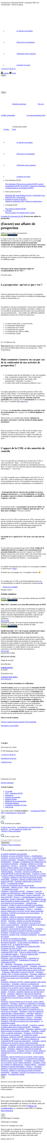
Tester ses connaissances (33, 201)
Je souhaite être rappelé (15, 883)
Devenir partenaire (7, 783)
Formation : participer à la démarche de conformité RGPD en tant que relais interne (21, 873)
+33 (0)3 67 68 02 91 (8, 755)
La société (8, 791)
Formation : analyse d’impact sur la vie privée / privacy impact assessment (22, 910)
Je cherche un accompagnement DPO (14, 940)
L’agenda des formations (37, 186)
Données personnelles (12, 797)
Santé (18, 195)
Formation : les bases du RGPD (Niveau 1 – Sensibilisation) (22, 856)
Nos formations (10, 184)
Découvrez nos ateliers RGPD (26, 184)
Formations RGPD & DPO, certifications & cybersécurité (23, 812)
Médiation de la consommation (15, 801)
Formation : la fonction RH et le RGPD (15, 966)
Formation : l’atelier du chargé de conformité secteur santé (21, 917)
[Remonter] (2, 1141)
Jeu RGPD (24, 186)
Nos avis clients (10, 213)
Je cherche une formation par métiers (14, 938)
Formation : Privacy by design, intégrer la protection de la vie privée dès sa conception (23, 874)
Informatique (18, 964)
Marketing (8, 195)
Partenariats (9, 795)
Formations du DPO (8, 946)
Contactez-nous (6, 762)
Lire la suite (5, 621)
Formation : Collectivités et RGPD (13, 891)
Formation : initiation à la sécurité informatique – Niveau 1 (22, 908)
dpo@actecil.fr (7, 1110)
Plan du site (9, 807)
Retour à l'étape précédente (11, 831)
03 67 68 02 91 (9, 678)
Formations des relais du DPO (11, 948)
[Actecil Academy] (6, 18)
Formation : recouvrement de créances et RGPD (17, 929)
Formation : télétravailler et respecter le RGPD (18, 972)
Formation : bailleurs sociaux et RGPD (21, 907)
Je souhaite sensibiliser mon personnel (14, 854)
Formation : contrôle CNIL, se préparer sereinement (19, 935)
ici (26, 401)
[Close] (3, 817)
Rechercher (5, 843)
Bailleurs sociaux (26, 195)
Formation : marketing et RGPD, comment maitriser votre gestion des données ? (23, 867)
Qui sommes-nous (23, 213)
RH (14, 195)
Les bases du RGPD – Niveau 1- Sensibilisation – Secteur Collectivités (22, 894)
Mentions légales (11, 799)
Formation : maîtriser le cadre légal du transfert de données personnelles (23, 900)
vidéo (14, 568)
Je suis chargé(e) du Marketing (28, 942)
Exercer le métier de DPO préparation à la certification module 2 (19, 955)
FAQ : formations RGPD (14, 793)
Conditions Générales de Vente (16, 805)
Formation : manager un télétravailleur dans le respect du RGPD (22, 1026)
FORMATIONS (7, 668)
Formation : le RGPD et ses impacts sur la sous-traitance (23, 902)
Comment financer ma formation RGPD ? (19, 188)
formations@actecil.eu (8, 758)
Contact (32, 213)
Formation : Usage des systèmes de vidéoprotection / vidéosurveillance (21, 892)
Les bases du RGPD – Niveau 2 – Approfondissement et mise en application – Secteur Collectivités (23, 897)
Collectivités (36, 195)
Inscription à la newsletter (9, 726)
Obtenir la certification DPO (15, 201)
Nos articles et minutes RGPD (15, 209)
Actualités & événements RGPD (12, 216)
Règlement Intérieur (12, 803)
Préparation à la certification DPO (28, 946)
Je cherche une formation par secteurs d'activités (17, 885)
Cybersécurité (20, 197)
